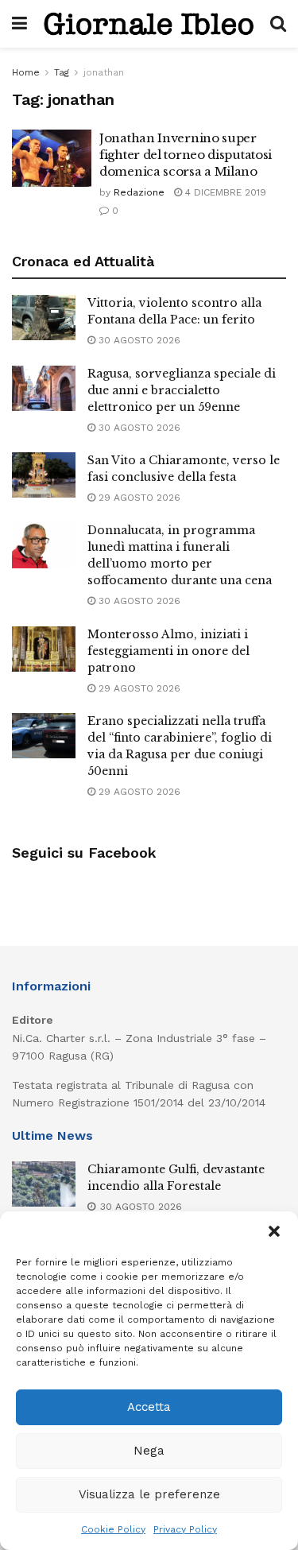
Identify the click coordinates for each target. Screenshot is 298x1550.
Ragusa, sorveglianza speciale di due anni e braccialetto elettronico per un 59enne (181, 390)
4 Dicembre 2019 (224, 192)
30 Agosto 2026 (137, 340)
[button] (274, 1231)
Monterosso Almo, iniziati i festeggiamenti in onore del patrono (168, 651)
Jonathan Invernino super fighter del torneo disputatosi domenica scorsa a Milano (185, 154)
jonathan (103, 72)
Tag (61, 72)
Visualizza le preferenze (149, 1494)
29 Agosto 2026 (137, 497)
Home (26, 72)
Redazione (139, 192)
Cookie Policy (113, 1529)
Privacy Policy (185, 1529)
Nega (149, 1450)
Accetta (149, 1407)
